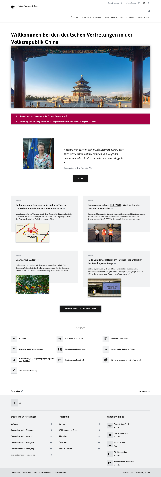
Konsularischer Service (91, 17)
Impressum (27, 472)
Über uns (75, 17)
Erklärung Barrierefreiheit (42, 472)
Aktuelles (130, 17)
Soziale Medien (144, 17)
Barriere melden (60, 472)
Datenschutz (15, 472)
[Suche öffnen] (148, 10)
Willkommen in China (114, 17)
